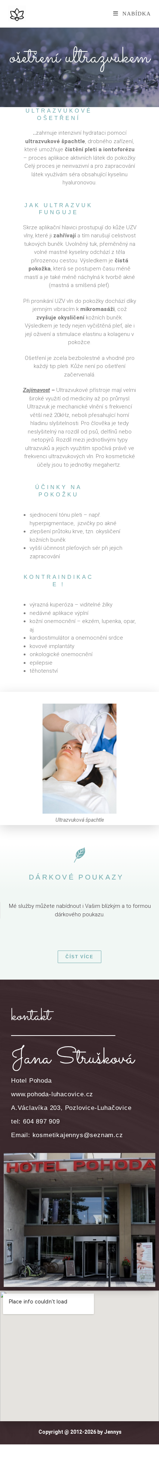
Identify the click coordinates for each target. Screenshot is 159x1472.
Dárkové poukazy (76, 877)
